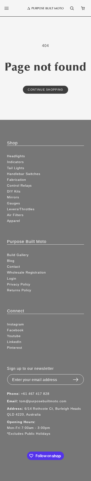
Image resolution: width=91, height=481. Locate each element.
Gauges (13, 203)
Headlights (16, 156)
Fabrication (16, 180)
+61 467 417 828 (35, 393)
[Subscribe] (75, 378)
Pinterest (14, 347)
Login (11, 278)
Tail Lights (15, 168)
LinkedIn (14, 342)
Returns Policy (19, 290)
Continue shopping (45, 89)
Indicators (15, 162)
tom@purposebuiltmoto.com (42, 401)
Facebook (15, 330)
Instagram (15, 324)
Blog (10, 261)
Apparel (13, 221)
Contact (13, 266)
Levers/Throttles (21, 209)
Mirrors (13, 197)
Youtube (14, 336)
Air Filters (15, 215)
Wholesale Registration (26, 272)
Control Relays (19, 185)
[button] (9, 8)
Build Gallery (17, 255)
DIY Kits (14, 191)
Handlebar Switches (23, 174)
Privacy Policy (18, 284)
